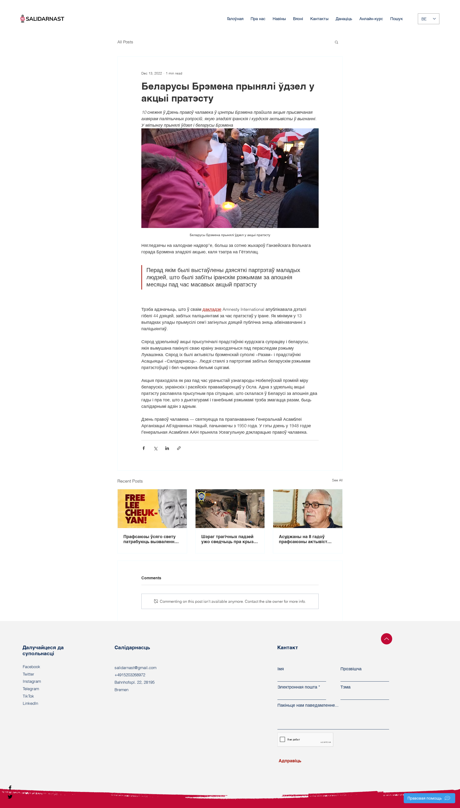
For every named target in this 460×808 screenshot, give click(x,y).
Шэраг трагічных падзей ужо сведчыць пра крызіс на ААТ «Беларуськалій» (229, 539)
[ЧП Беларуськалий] (230, 508)
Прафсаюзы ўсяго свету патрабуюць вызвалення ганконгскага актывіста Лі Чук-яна (151, 539)
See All (337, 480)
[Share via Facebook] (143, 448)
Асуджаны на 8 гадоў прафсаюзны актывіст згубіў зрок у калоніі (303, 539)
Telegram (31, 688)
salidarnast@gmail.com (135, 667)
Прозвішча (351, 669)
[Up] (386, 638)
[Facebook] (10, 788)
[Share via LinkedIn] (167, 448)
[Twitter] (10, 797)
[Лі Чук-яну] (152, 508)
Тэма (345, 687)
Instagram (32, 681)
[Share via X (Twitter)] (155, 448)
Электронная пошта (297, 687)
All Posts (125, 41)
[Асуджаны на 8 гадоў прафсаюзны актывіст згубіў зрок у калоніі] (307, 508)
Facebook (31, 666)
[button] (336, 42)
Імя (280, 669)
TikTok (28, 696)
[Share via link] (179, 448)
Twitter (28, 674)
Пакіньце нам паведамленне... (308, 705)
